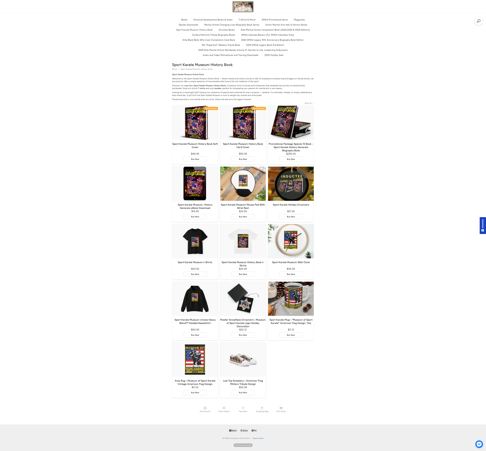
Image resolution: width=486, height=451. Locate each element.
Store (174, 69)
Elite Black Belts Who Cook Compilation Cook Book (209, 40)
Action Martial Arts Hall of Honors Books (286, 24)
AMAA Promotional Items (275, 19)
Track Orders (224, 411)
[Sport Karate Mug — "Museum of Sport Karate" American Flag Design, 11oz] (291, 299)
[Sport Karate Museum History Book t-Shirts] (243, 241)
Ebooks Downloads (188, 24)
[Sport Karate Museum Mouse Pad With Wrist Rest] (243, 184)
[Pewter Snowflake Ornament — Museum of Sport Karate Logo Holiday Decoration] (243, 299)
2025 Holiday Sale (274, 55)
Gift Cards (281, 411)
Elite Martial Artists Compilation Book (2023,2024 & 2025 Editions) (275, 29)
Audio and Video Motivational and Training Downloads (230, 55)
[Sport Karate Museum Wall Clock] (291, 241)
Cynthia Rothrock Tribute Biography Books (213, 35)
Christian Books (227, 29)
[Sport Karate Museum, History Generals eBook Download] (195, 184)
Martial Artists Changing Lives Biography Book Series (231, 24)
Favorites (243, 411)
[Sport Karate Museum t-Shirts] (195, 241)
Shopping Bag (262, 411)
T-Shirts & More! (247, 19)
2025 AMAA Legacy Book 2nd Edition (265, 45)
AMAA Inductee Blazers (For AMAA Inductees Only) (267, 35)
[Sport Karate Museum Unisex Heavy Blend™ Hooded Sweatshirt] (195, 299)
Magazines (299, 19)
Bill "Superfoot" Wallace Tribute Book (221, 45)
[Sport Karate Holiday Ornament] (291, 184)
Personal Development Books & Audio (213, 19)
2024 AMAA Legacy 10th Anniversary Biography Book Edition (272, 40)
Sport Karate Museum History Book (194, 29)
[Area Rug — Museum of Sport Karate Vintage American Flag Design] (195, 360)
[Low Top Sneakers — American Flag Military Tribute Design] (243, 360)
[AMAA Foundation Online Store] (243, 6)
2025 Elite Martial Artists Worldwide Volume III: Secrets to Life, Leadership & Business (243, 50)
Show (483, 225)
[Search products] (478, 21)
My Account (205, 411)
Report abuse (258, 438)
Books (184, 19)
